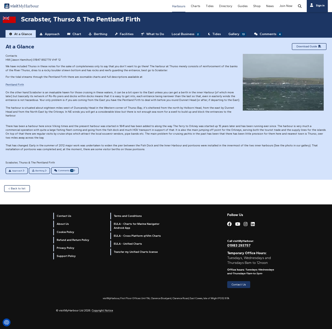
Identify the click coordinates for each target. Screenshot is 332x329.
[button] (178, 6)
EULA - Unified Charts (128, 243)
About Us (63, 223)
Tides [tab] (216, 34)
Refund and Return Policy (73, 240)
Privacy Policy (65, 248)
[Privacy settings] (7, 322)
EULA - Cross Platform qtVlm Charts (137, 235)
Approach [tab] (52, 34)
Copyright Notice (102, 310)
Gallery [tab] (236, 34)
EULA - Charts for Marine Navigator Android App (136, 225)
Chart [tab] (76, 34)
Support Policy (66, 256)
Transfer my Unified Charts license (136, 251)
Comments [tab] (270, 34)
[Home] (21, 6)
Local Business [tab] (185, 34)
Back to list (20, 188)
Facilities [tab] (126, 34)
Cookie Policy (65, 232)
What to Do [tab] (154, 34)
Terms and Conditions (128, 216)
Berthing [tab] (100, 34)
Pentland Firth (15, 84)
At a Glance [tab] (22, 34)
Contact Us (64, 216)
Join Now (285, 6)
